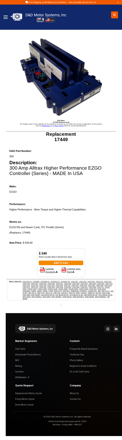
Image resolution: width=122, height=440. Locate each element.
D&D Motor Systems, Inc (45, 15)
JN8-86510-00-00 (90, 295)
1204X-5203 (73, 289)
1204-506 (59, 287)
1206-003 (93, 289)
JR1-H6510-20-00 (105, 295)
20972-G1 (58, 291)
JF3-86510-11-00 (76, 295)
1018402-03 (65, 282)
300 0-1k (49, 293)
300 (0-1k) (106, 291)
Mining (18, 366)
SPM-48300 (89, 297)
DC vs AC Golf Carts (79, 371)
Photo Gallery (76, 360)
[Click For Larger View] (61, 116)
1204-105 (51, 285)
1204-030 (75, 283)
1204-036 (100, 283)
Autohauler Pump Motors (28, 354)
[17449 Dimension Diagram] (42, 272)
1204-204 (59, 285)
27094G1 (83, 291)
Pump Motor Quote (24, 399)
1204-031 (84, 283)
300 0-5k (56, 293)
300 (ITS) (41, 293)
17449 (50, 291)
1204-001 (74, 282)
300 (99, 291)
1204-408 (99, 285)
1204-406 (91, 285)
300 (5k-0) (32, 293)
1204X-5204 (83, 289)
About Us (74, 393)
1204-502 (42, 287)
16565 (39, 291)
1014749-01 (27, 282)
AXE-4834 (26, 295)
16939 (45, 291)
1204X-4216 (52, 289)
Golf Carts (20, 349)
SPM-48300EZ (100, 297)
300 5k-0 (64, 293)
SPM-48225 (67, 297)
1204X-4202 (42, 289)
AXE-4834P (35, 295)
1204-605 (75, 287)
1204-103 (34, 285)
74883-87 (91, 293)
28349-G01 (92, 291)
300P (78, 293)
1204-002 (82, 282)
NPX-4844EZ (56, 297)
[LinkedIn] (116, 328)
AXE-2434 (106, 293)
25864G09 (75, 291)
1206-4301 (102, 289)
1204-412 (26, 287)
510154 (83, 293)
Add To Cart (61, 262)
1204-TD (100, 287)
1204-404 (83, 285)
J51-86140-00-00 (61, 295)
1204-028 (67, 283)
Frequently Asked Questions (84, 349)
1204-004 (91, 282)
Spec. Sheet (59, 126)
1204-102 (26, 285)
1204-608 (92, 287)
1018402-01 (55, 282)
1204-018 (26, 283)
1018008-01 (45, 282)
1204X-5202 (63, 289)
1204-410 (108, 285)
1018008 (36, 282)
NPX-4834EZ (36, 297)
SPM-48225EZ (78, 297)
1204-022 (34, 283)
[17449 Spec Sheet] (63, 272)
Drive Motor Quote (24, 404)
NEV (17, 360)
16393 (33, 291)
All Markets (21, 377)
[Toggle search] (114, 14)
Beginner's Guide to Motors (83, 366)
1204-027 (59, 283)
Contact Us (75, 399)
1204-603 (67, 287)
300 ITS (72, 293)
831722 (98, 293)
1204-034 (92, 283)
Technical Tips (77, 354)
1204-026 (51, 283)
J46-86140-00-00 (47, 295)
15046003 (26, 291)
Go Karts (19, 371)
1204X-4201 (32, 289)
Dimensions (46, 126)
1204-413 (34, 287)
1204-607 (84, 287)
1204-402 (74, 285)
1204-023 (42, 283)
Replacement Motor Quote (28, 393)
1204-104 (42, 285)
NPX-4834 (26, 297)
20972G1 (66, 291)
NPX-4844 (47, 297)
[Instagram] (108, 328)
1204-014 (99, 282)
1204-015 (107, 282)
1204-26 (67, 285)
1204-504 (51, 287)
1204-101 (108, 283)
